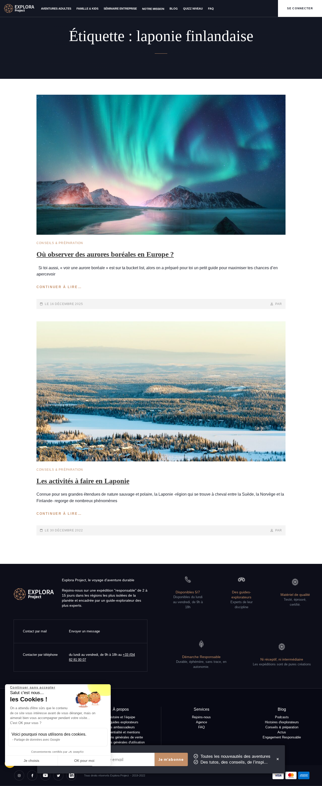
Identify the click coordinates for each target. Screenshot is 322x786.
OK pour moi (84, 761)
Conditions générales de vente (121, 737)
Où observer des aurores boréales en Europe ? (105, 254)
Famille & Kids (87, 8)
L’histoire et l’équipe (120, 717)
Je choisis (31, 761)
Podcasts (282, 717)
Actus (281, 732)
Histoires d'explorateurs (282, 722)
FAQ (201, 727)
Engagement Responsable (282, 737)
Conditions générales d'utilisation (121, 742)
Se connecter (300, 8)
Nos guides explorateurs (120, 722)
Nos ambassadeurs (121, 727)
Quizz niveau (193, 8)
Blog (174, 8)
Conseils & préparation (59, 243)
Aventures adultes (56, 8)
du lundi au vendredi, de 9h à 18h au (102, 657)
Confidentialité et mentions (120, 732)
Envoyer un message (84, 631)
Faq (211, 8)
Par (278, 304)
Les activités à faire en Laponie (82, 481)
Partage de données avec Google (37, 739)
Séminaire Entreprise (120, 8)
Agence (201, 722)
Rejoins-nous (201, 717)
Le (64, 304)
